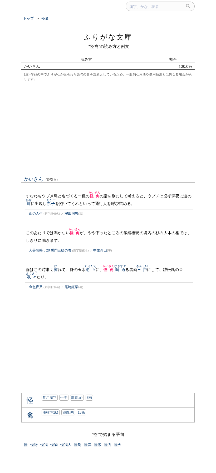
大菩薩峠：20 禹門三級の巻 (50, 250)
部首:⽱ (68, 412)
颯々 (32, 277)
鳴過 (120, 269)
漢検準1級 (51, 412)
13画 (81, 412)
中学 (63, 398)
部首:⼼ (77, 398)
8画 (89, 398)
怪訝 (34, 444)
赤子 (51, 203)
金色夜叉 (36, 287)
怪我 (44, 444)
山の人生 (36, 213)
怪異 (87, 444)
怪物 (54, 444)
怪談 (97, 444)
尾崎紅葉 (71, 287)
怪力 (107, 444)
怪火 (117, 444)
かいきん (41, 179)
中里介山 (100, 250)
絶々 (91, 269)
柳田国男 (71, 213)
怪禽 (95, 196)
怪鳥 (77, 444)
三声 (142, 269)
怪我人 (65, 444)
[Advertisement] (108, 128)
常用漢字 (50, 398)
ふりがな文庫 (108, 37)
